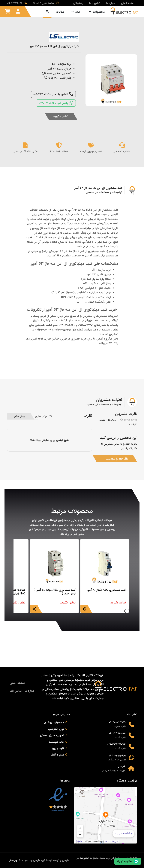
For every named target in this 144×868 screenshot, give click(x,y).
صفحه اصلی (17, 683)
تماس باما (16, 690)
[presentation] (129, 612)
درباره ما (29, 690)
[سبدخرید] (7, 11)
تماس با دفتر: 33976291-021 (50, 94)
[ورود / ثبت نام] (18, 11)
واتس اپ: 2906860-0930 (53, 103)
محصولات (99, 11)
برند (77, 11)
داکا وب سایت (14, 861)
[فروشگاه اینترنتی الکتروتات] (124, 11)
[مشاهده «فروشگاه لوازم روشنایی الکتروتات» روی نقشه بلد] (105, 815)
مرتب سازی (41, 416)
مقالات (60, 11)
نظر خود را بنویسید (117, 459)
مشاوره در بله (124, 861)
